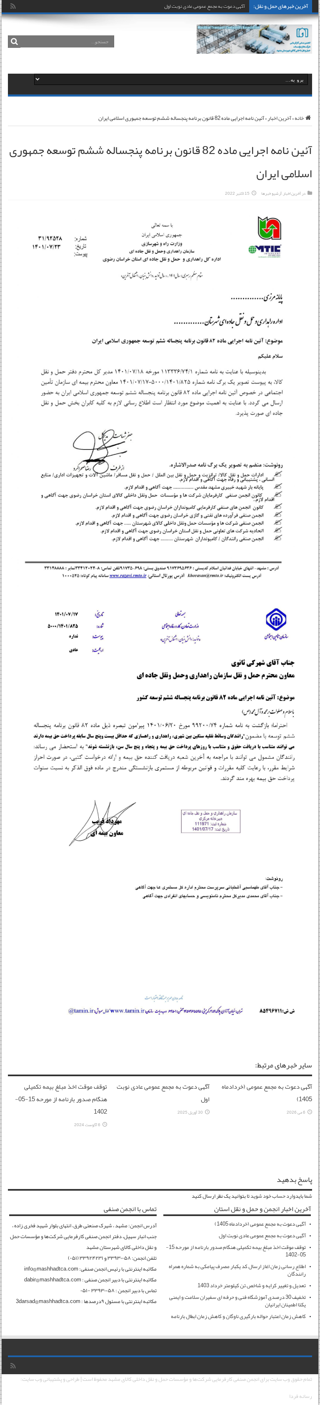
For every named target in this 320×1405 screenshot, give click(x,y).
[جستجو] (14, 41)
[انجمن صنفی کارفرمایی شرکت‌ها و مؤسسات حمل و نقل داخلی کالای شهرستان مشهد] (254, 47)
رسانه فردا (300, 1396)
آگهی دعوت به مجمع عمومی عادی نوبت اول (204, 6)
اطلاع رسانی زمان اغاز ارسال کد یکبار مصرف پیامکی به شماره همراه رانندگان (237, 1270)
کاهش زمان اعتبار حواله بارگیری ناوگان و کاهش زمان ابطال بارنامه (238, 1316)
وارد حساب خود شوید (272, 1196)
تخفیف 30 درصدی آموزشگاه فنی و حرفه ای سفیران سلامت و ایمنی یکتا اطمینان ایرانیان (237, 1301)
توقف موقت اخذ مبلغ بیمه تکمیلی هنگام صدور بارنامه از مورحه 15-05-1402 (61, 1099)
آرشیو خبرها (271, 193)
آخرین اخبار (279, 118)
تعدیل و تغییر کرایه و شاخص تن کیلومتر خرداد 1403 (252, 1285)
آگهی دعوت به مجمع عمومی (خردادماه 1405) (260, 1224)
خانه (299, 118)
